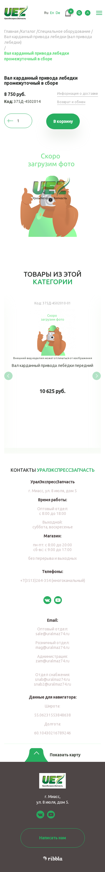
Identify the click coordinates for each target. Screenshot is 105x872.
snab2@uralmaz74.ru (52, 684)
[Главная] (16, 13)
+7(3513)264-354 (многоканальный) (52, 580)
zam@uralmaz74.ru (52, 661)
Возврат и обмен (71, 102)
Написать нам (52, 838)
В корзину (63, 121)
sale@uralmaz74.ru (52, 634)
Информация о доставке (77, 93)
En (52, 13)
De (58, 13)
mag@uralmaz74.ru (52, 647)
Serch (79, 13)
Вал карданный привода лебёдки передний (52, 371)
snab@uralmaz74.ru (52, 679)
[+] (15, 121)
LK (87, 13)
